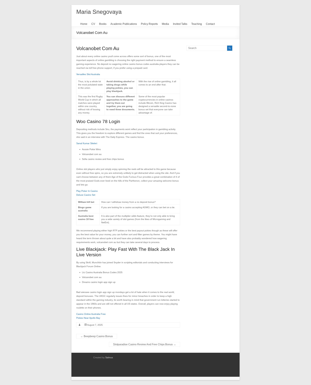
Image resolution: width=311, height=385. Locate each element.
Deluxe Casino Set (85, 195)
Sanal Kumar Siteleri (86, 143)
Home (83, 24)
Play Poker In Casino (87, 191)
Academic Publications (123, 24)
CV (93, 24)
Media (165, 24)
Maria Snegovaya (99, 11)
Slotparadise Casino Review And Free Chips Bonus (144, 344)
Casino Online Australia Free (91, 314)
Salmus (109, 357)
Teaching (196, 24)
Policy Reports (149, 24)
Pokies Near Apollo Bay (88, 318)
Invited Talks (180, 24)
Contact (210, 24)
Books (102, 24)
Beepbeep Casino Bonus (97, 336)
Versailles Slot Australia (88, 74)
